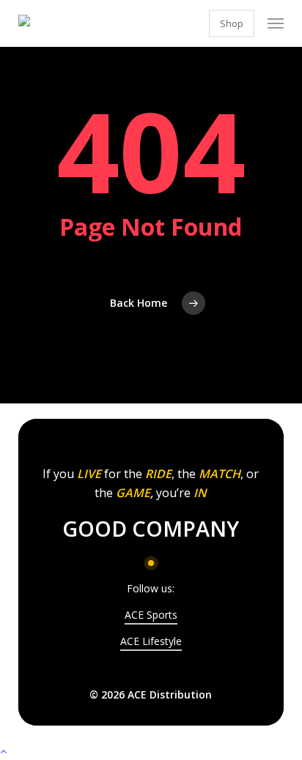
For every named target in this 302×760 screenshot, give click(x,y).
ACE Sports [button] (151, 615)
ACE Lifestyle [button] (151, 641)
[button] (276, 23)
